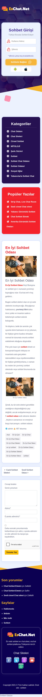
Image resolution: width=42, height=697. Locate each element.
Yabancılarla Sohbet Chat (22, 176)
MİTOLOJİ (15, 146)
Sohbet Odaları (6, 696)
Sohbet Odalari (17, 166)
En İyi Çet (16, 435)
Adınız (8, 508)
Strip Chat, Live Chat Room (23, 202)
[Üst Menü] (37, 9)
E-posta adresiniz (12, 516)
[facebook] (9, 660)
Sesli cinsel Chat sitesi (21, 207)
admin (10, 429)
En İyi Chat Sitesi (29, 443)
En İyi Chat (26, 435)
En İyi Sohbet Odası (26, 447)
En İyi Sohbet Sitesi (14, 456)
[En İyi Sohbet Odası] (21, 266)
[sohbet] (15, 9)
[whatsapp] (21, 666)
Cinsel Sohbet (17, 141)
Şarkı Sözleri (16, 151)
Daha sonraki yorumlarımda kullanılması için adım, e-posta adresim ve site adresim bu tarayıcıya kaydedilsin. (21, 532)
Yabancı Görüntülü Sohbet (22, 212)
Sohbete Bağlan (19, 62)
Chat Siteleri (16, 136)
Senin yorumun (11, 488)
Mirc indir (8, 618)
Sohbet (13, 156)
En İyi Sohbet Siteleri (14, 451)
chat (8, 435)
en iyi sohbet (11, 447)
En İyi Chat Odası (13, 439)
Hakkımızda (9, 609)
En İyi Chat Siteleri (13, 443)
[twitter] (17, 660)
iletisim (7, 614)
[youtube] (32, 660)
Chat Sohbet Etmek (19, 217)
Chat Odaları (16, 131)
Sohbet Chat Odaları (20, 161)
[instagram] (24, 660)
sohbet (26, 456)
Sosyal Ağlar (16, 171)
